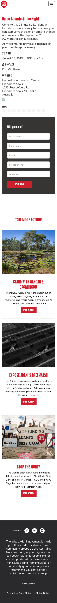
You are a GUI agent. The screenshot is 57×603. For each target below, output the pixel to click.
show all (33, 395)
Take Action (28, 310)
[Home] (4, 4)
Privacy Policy (28, 583)
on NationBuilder (42, 593)
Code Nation (26, 593)
